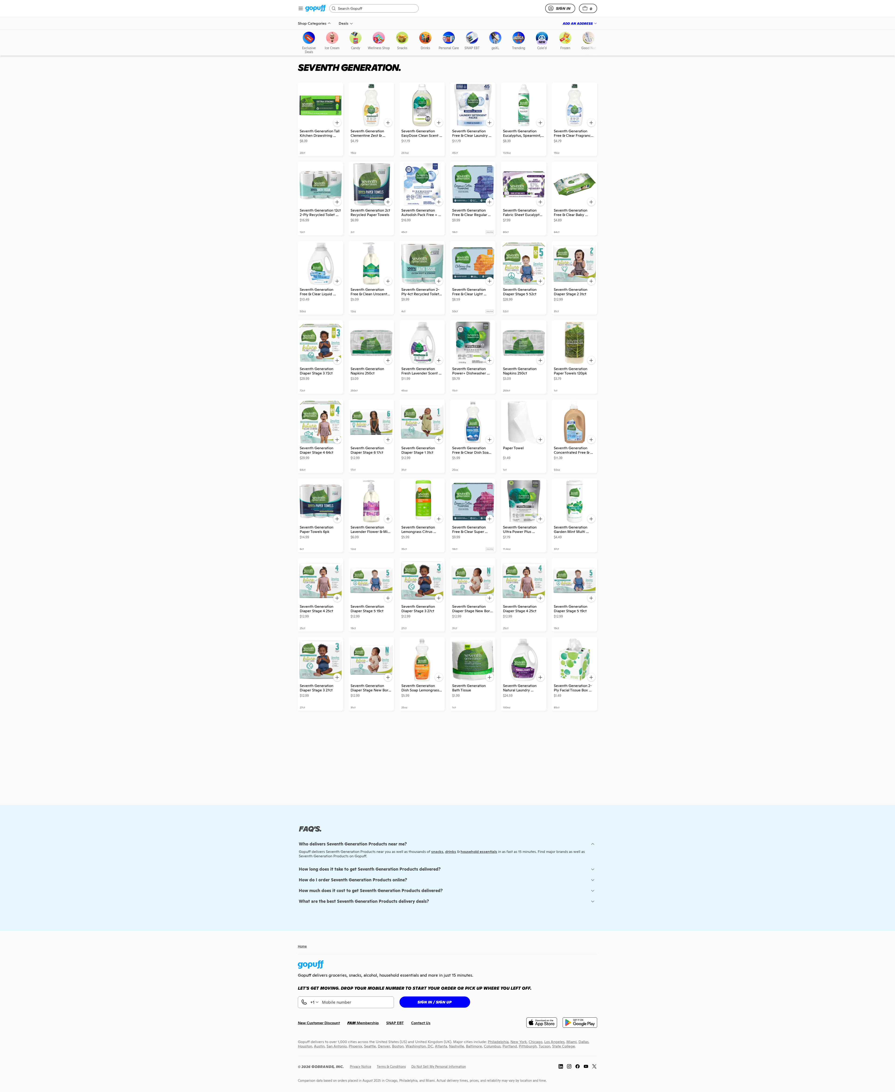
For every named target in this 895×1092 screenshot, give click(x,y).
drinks (450, 851)
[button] (588, 8)
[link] (315, 8)
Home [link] (302, 946)
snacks (437, 851)
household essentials (479, 851)
